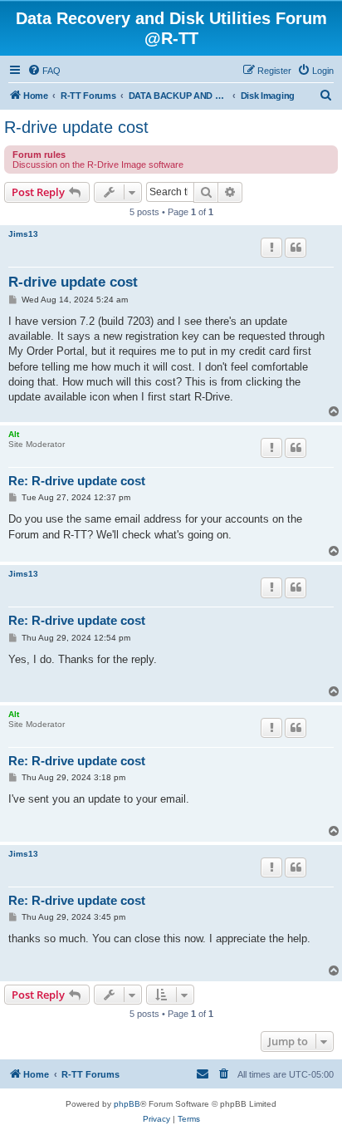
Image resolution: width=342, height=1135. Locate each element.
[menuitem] (44, 71)
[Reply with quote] (295, 248)
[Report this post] (271, 248)
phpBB (127, 1103)
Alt (13, 434)
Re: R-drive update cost (76, 481)
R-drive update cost (76, 127)
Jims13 (23, 233)
